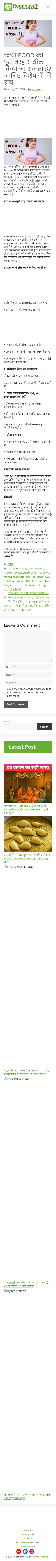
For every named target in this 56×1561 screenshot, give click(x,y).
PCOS (28, 581)
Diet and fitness (17, 568)
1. (4, 302)
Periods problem (41, 581)
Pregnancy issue (14, 585)
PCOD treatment (14, 581)
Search (8, 721)
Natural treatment (32, 577)
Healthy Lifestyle (13, 572)
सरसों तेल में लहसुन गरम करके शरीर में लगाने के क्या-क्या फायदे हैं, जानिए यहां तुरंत (27, 858)
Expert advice (35, 568)
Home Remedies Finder (28, 1542)
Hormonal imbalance (36, 572)
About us (28, 1530)
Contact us (28, 1534)
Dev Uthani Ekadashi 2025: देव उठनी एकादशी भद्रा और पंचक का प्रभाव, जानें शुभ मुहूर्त (26, 809)
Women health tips (36, 585)
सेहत (10, 564)
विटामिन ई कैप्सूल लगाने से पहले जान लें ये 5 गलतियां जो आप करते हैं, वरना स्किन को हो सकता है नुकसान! (27, 606)
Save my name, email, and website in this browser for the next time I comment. (29, 692)
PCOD (47, 577)
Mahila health (12, 577)
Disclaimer (28, 1538)
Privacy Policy (28, 1546)
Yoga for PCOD (12, 589)
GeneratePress (43, 1556)
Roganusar (37, 549)
